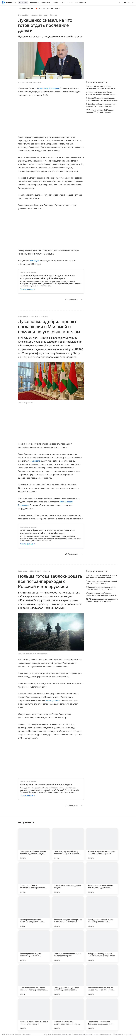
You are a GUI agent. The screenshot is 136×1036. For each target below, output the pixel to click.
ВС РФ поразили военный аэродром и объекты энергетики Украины (102, 600)
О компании (10, 1034)
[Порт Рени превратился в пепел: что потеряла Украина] (68, 946)
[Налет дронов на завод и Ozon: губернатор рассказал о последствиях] (102, 912)
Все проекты (26, 1034)
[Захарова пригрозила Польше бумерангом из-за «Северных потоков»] (102, 980)
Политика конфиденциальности (82, 1034)
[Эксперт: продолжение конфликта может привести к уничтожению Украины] (68, 1014)
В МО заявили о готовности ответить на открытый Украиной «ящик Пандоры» (101, 576)
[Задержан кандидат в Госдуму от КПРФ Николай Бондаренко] (68, 912)
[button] (51, 61)
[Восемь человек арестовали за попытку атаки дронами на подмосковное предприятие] (102, 878)
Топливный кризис (53, 8)
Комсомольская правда (39, 15)
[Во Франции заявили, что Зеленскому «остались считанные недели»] (34, 946)
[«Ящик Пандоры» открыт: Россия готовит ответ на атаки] (34, 1014)
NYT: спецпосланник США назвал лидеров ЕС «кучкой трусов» (100, 111)
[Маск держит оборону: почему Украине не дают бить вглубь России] (34, 844)
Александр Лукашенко (49, 88)
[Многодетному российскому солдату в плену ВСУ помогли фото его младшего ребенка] (68, 844)
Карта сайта (128, 1034)
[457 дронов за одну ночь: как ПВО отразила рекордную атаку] (102, 946)
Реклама (18, 1034)
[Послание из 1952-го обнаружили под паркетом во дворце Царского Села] (34, 878)
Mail (3, 1034)
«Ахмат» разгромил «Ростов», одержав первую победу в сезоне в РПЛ (101, 594)
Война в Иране (27, 8)
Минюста (36, 461)
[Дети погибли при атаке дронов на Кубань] (68, 878)
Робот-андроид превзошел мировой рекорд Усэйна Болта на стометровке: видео (101, 582)
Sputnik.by (34, 316)
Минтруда (34, 261)
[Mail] (3, 2)
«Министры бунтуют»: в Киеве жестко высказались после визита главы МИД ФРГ (100, 93)
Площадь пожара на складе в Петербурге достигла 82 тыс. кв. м (100, 87)
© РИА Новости (35, 571)
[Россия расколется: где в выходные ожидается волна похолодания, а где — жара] (34, 912)
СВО (39, 8)
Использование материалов (102, 1034)
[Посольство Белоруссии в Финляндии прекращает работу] (102, 1014)
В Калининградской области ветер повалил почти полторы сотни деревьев (100, 588)
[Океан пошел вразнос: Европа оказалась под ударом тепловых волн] (34, 980)
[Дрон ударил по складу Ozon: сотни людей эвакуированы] (68, 980)
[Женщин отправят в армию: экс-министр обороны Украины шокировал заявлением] (102, 844)
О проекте (47, 1034)
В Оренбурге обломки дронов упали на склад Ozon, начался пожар (101, 105)
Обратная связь (118, 1034)
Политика (53, 15)
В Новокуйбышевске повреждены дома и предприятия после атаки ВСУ (102, 99)
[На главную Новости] (10, 2)
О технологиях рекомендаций (61, 1034)
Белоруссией (52, 700)
